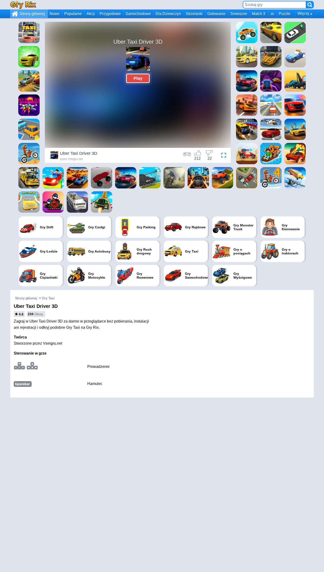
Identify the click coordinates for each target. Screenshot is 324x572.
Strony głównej (32, 14)
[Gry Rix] (23, 5)
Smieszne (238, 14)
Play (138, 78)
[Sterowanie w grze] (187, 156)
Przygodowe (110, 14)
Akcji (91, 14)
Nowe (55, 14)
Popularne (73, 14)
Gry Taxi (48, 298)
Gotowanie (216, 14)
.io (272, 14)
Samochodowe (138, 14)
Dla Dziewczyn (168, 14)
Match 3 (258, 14)
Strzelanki (194, 14)
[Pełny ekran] (222, 156)
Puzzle (284, 14)
